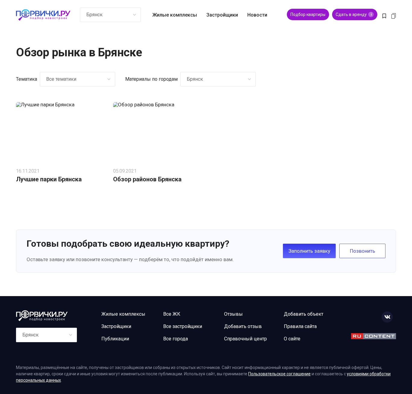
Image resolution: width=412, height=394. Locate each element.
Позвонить (362, 251)
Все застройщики (182, 326)
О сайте (292, 339)
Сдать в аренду (354, 14)
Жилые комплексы (174, 15)
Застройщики (222, 15)
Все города (175, 339)
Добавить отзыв (243, 326)
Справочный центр (245, 339)
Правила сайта (300, 326)
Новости (257, 15)
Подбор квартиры (307, 14)
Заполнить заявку (309, 251)
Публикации (115, 339)
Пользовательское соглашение (279, 373)
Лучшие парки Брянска (49, 179)
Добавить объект (303, 314)
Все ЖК (171, 314)
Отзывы (233, 314)
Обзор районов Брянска (147, 179)
